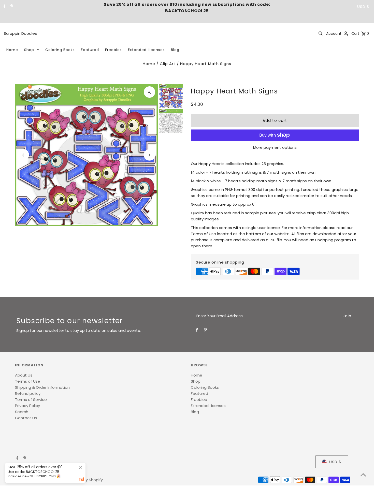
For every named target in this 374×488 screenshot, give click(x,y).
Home (12, 49)
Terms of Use (27, 381)
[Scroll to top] (363, 474)
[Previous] (23, 155)
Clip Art (168, 63)
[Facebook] (4, 7)
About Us (23, 375)
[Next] (149, 155)
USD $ (363, 6)
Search (21, 411)
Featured (90, 49)
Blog (175, 49)
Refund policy (27, 393)
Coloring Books (60, 49)
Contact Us (26, 417)
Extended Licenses (146, 49)
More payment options (275, 147)
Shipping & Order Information (42, 387)
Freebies (113, 49)
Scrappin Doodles (20, 33)
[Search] (320, 33)
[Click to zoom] (149, 92)
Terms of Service (31, 399)
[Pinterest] (11, 7)
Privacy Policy (27, 405)
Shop (29, 49)
